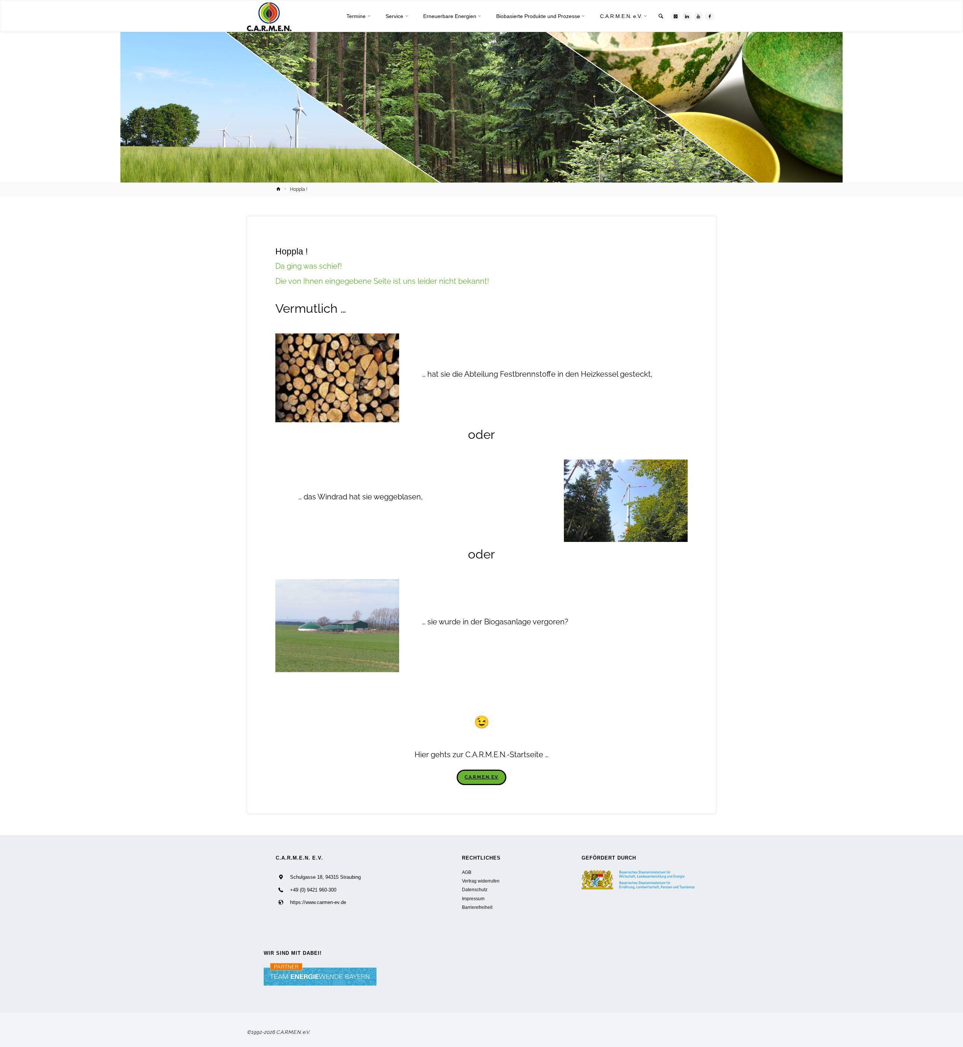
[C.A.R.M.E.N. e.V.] (269, 16)
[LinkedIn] (687, 16)
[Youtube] (698, 16)
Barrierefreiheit (477, 907)
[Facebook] (709, 16)
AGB (466, 872)
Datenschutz (475, 889)
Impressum (473, 898)
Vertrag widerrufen (481, 880)
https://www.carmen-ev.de (318, 902)
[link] (661, 16)
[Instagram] (675, 16)
